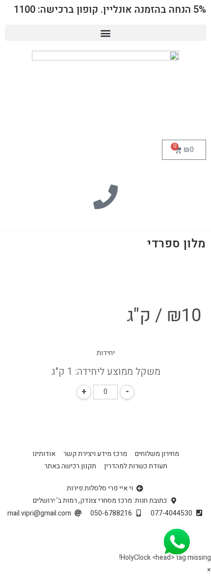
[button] (105, 33)
